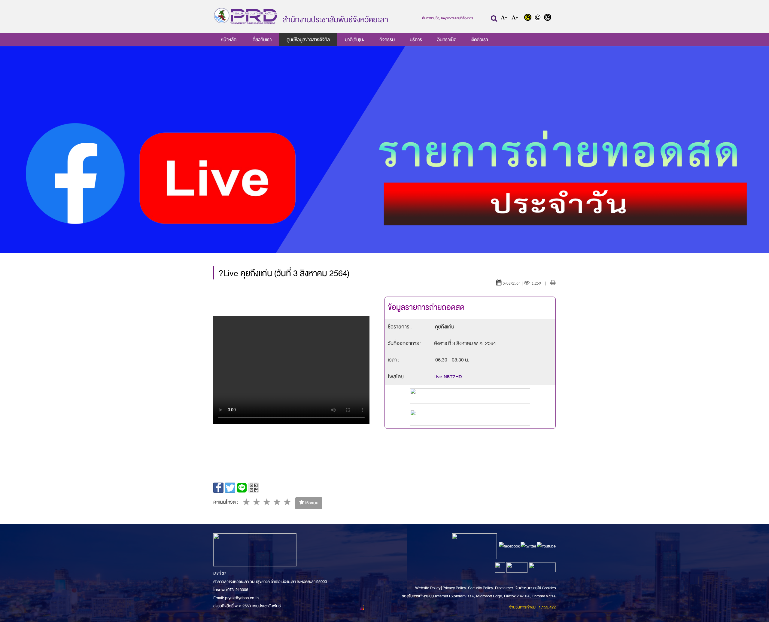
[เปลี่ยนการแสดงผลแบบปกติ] (539, 18)
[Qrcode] (253, 488)
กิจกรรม (387, 39)
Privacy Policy (454, 587)
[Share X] (230, 488)
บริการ (416, 39)
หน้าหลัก (228, 39)
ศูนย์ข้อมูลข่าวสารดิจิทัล (308, 39)
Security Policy (480, 587)
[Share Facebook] (218, 488)
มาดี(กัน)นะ (354, 39)
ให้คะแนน (311, 503)
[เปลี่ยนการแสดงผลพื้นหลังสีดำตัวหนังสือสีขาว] (548, 18)
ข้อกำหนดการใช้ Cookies (535, 587)
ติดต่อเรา (479, 39)
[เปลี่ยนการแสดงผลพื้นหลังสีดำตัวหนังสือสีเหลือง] (529, 18)
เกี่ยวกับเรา (261, 39)
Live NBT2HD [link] (447, 377)
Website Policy (428, 587)
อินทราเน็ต (446, 39)
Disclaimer (504, 587)
